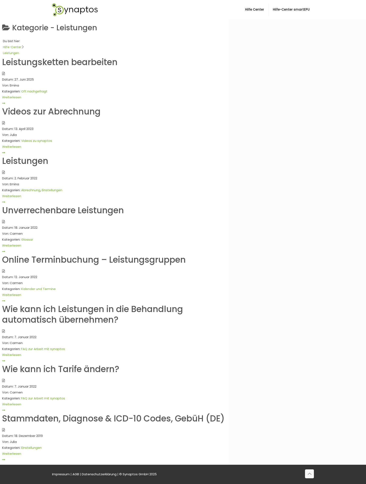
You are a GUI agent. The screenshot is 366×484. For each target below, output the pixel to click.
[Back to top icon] (309, 473)
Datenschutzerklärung (99, 474)
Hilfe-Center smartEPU (291, 9)
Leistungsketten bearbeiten (60, 62)
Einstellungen (52, 190)
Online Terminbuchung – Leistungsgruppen (94, 260)
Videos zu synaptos (36, 140)
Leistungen (25, 161)
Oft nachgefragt (34, 91)
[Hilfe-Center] (75, 9)
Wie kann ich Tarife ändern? (60, 369)
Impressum (61, 474)
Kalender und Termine (38, 289)
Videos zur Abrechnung (51, 111)
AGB (75, 474)
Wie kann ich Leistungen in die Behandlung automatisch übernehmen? (92, 314)
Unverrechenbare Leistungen (63, 210)
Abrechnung (30, 190)
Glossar (27, 239)
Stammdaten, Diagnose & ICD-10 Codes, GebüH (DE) (113, 418)
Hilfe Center (254, 9)
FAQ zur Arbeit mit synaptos (43, 349)
